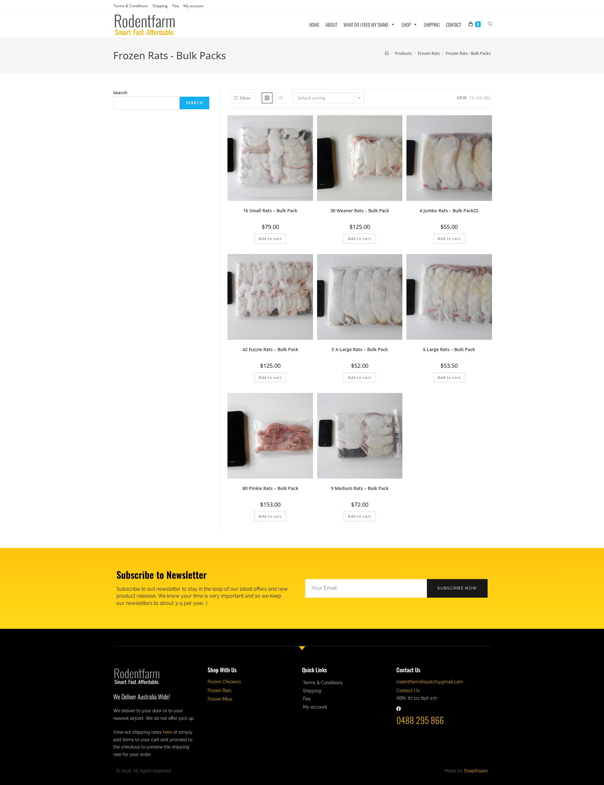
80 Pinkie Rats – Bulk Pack (270, 488)
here (167, 732)
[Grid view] (267, 98)
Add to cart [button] (270, 238)
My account (193, 6)
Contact (453, 24)
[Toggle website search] (490, 23)
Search (120, 92)
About (331, 24)
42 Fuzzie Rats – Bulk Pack (270, 349)
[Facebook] (398, 708)
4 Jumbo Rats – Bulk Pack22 (449, 210)
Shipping (160, 6)
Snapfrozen (476, 770)
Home (314, 24)
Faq (175, 6)
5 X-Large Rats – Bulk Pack (360, 349)
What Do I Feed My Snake (366, 24)
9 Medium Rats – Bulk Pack (360, 488)
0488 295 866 (420, 720)
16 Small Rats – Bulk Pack (270, 210)
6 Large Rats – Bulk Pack (449, 349)
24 (479, 97)
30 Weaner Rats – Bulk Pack (359, 210)
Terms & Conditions (130, 6)
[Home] (387, 53)
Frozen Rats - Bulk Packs (468, 53)
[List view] (281, 98)
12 (471, 97)
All (487, 97)
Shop (406, 24)
